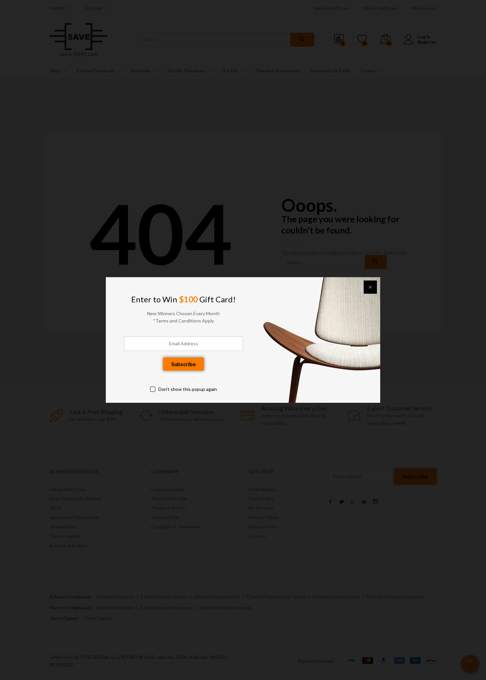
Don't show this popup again (187, 389)
